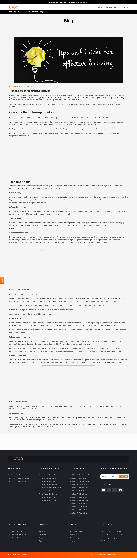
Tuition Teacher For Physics (48, 484)
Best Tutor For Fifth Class (78, 491)
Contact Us (42, 534)
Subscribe (123, 476)
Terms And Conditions (77, 531)
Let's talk (2, 280)
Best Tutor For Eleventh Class (79, 510)
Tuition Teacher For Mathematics (49, 475)
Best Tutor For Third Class (78, 484)
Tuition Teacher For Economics (49, 500)
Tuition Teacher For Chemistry (49, 491)
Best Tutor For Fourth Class (79, 487)
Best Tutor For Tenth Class (78, 507)
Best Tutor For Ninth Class (78, 503)
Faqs (40, 541)
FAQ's (25, 555)
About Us (42, 531)
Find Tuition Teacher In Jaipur (18, 475)
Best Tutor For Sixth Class (78, 494)
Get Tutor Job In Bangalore (17, 534)
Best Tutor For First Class (78, 478)
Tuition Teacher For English (48, 481)
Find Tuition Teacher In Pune (17, 481)
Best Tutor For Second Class (79, 481)
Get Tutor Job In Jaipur (15, 531)
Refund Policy (74, 538)
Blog (16, 12)
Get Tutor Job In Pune (15, 538)
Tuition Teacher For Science (48, 478)
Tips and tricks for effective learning (31, 12)
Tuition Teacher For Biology (48, 494)
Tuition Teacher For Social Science (50, 487)
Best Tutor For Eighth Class (79, 500)
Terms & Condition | (15, 555)
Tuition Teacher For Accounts (48, 497)
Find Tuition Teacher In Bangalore (19, 478)
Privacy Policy (74, 534)
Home (10, 12)
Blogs (41, 538)
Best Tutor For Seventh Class (79, 497)
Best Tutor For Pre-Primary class (80, 475)
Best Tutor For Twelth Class (79, 513)
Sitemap (72, 541)
